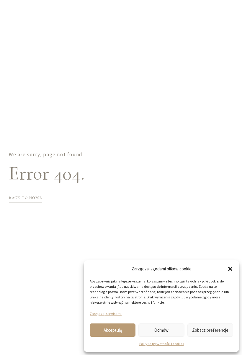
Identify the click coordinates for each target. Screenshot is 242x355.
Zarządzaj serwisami (106, 313)
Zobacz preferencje (210, 330)
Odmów (161, 330)
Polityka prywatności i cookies (161, 343)
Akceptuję (113, 330)
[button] (230, 269)
